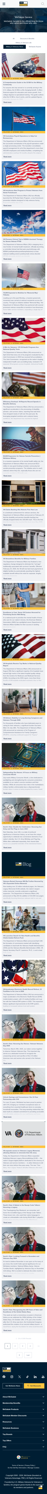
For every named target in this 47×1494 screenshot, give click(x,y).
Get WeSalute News (13, 1386)
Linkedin (35, 1376)
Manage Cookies (33, 1468)
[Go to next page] (19, 1355)
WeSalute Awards (35, 47)
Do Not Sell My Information (17, 1468)
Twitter (19, 1376)
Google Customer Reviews (23, 1457)
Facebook (4, 1376)
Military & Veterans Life (23, 43)
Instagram (11, 1376)
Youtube (43, 1376)
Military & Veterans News (14, 47)
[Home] (23, 4)
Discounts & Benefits (27, 38)
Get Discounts (35, 1386)
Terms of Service (18, 1465)
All (13, 38)
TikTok (27, 1376)
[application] (40, 1487)
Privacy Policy (29, 1465)
